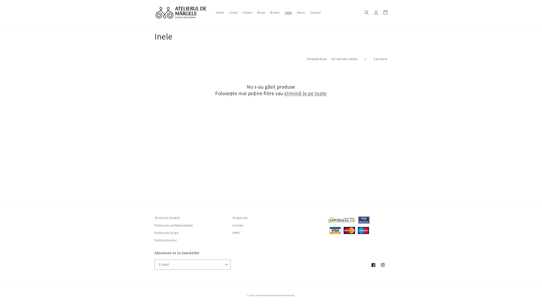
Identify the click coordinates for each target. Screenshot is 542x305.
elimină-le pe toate (305, 93)
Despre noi (240, 218)
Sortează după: (317, 59)
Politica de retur (166, 240)
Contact (238, 225)
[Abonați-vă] (226, 265)
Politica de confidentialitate (174, 225)
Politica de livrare (166, 233)
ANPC (236, 233)
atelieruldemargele (265, 295)
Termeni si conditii (167, 218)
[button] (366, 12)
